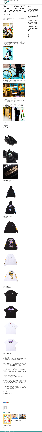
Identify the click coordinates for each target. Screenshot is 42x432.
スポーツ (6, 5)
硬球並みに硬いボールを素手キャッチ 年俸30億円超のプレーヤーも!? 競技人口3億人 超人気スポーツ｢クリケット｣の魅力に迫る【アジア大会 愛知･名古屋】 (22, 420)
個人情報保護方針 (9, 0)
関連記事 (4, 412)
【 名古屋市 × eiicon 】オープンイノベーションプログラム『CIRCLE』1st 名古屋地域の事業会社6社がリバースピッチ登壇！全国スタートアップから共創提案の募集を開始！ (33, 28)
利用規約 (12, 0)
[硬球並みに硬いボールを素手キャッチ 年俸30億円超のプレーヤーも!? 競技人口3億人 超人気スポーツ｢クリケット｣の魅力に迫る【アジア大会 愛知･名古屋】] (22, 416)
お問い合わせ (18, 0)
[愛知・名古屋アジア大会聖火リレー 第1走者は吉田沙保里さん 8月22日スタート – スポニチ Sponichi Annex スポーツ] (14, 416)
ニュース (29, 35)
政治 (28, 36)
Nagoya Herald (29, 30)
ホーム (4, 5)
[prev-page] (3, 427)
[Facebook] (4, 402)
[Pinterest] (7, 402)
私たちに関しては (15, 0)
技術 (28, 37)
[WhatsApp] (8, 402)
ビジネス (29, 34)
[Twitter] (5, 402)
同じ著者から (8, 412)
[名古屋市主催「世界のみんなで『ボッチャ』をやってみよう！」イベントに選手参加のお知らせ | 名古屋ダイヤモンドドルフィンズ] (7, 419)
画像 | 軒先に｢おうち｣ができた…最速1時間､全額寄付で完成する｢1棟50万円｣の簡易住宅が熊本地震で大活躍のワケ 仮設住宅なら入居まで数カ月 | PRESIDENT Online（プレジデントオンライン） (33, 22)
